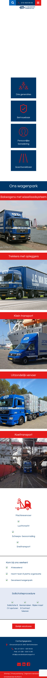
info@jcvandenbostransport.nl (23, 654)
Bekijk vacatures (24, 626)
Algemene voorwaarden (33, 673)
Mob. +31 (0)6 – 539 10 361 (23, 652)
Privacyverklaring (17, 673)
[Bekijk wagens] (23, 225)
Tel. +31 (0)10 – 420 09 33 (23, 649)
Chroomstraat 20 (15, 645)
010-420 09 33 (27, 3)
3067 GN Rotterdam (30, 645)
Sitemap (7, 673)
